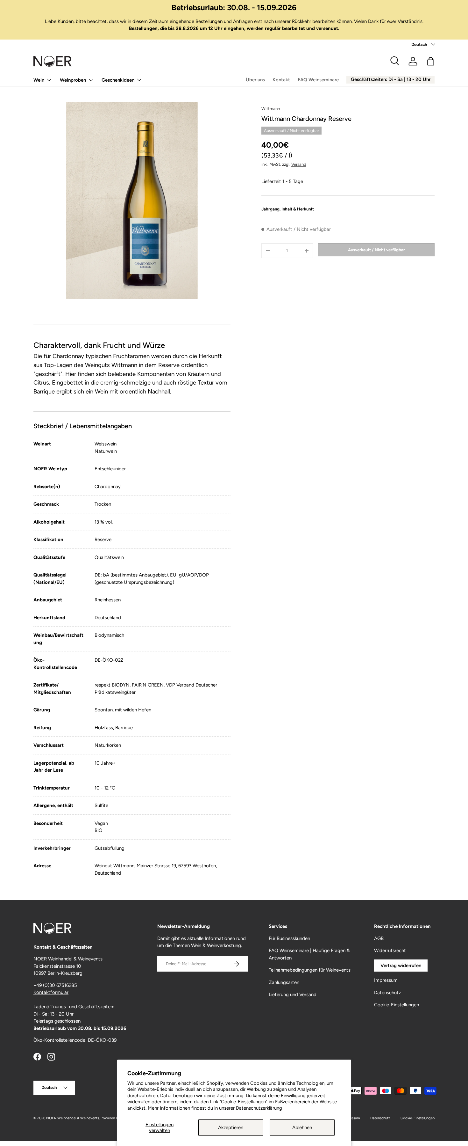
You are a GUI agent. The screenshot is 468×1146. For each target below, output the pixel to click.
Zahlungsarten (284, 982)
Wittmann (270, 108)
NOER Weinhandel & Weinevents (72, 1118)
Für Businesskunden (289, 938)
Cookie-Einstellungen (396, 1005)
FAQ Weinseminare (318, 80)
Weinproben (73, 80)
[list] (132, 200)
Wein (38, 80)
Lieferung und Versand (292, 994)
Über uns (255, 80)
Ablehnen (302, 1127)
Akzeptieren (230, 1127)
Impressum (386, 980)
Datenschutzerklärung (259, 1108)
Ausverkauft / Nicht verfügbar (376, 249)
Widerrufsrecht (390, 950)
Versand (298, 164)
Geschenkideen (118, 80)
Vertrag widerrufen (400, 965)
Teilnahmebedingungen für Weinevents (310, 970)
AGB (379, 938)
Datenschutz (387, 992)
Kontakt (281, 80)
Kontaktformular (50, 992)
